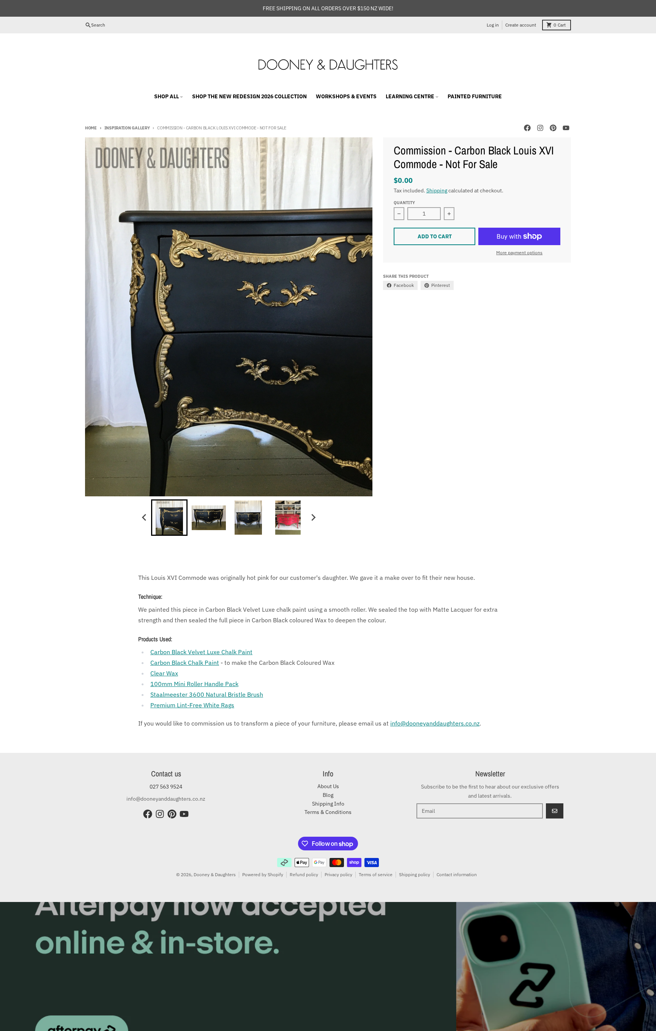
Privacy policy (338, 874)
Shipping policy (414, 874)
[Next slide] (313, 517)
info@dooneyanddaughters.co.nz (434, 723)
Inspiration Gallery (127, 128)
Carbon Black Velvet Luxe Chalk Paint (201, 652)
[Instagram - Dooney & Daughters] (540, 128)
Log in (493, 25)
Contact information (457, 874)
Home (91, 128)
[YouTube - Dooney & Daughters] (566, 128)
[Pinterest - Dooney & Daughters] (553, 128)
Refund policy (304, 874)
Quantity (404, 202)
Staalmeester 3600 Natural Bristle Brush (206, 694)
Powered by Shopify (262, 874)
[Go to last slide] (144, 517)
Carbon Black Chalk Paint (184, 662)
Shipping (436, 190)
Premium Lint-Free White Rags (192, 705)
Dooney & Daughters (215, 874)
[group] (169, 517)
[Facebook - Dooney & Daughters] (527, 128)
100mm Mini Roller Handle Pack (194, 684)
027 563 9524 (166, 786)
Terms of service (376, 874)
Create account (520, 25)
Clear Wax (164, 673)
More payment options (519, 252)
